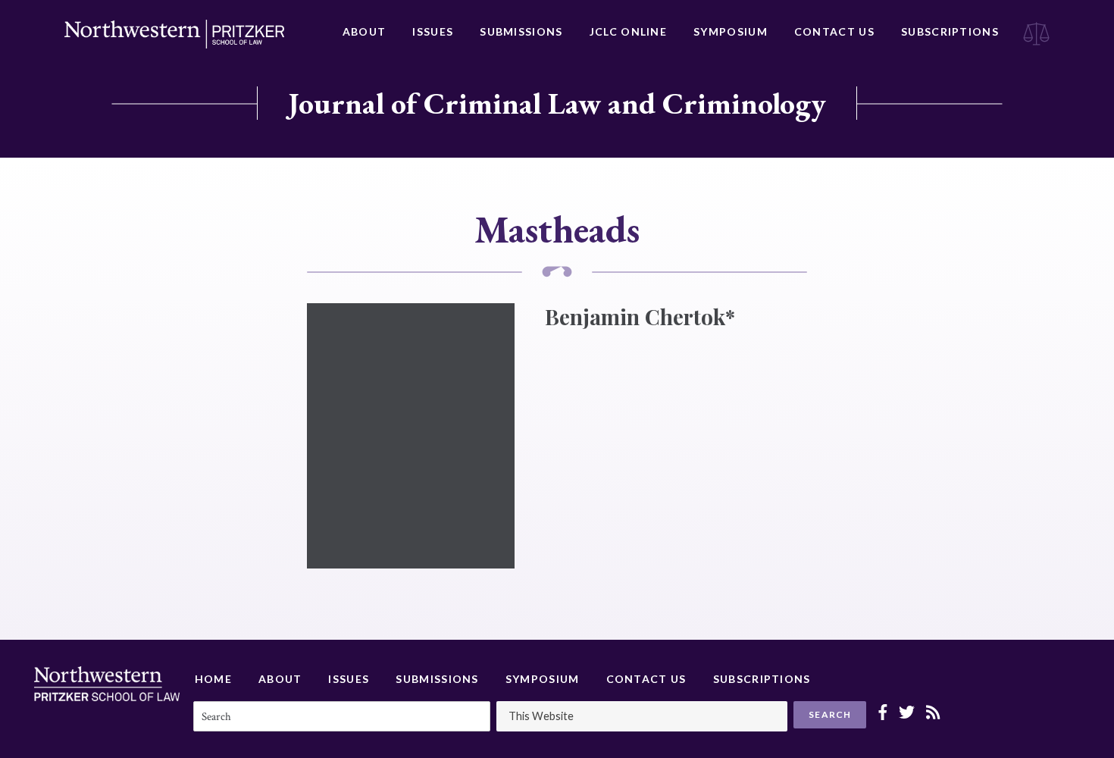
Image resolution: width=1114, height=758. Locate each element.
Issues (432, 31)
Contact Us (834, 31)
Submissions (521, 31)
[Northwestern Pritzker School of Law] (174, 34)
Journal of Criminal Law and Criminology (557, 103)
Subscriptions (950, 31)
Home (213, 678)
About (364, 31)
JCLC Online (628, 31)
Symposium (730, 31)
